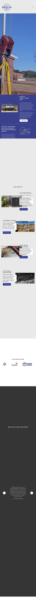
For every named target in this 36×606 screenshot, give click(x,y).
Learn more (23, 314)
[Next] (31, 598)
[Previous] (4, 598)
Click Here (8, 469)
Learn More (5, 112)
